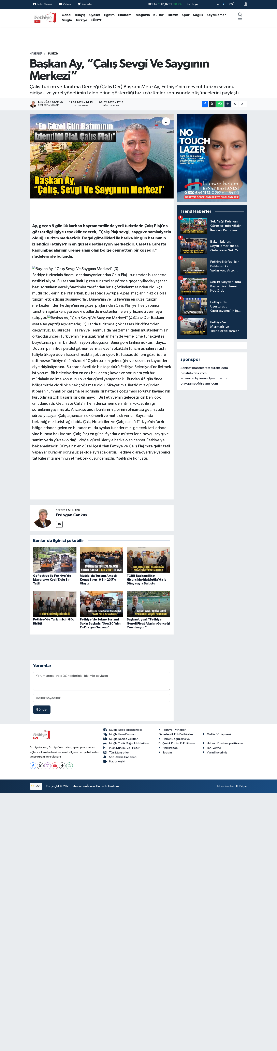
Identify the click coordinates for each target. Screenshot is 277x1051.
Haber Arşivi (117, 761)
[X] (40, 765)
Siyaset (95, 15)
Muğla (67, 20)
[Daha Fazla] (227, 104)
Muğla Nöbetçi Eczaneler (125, 729)
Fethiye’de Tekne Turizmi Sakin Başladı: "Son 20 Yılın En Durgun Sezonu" (100, 623)
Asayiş (80, 15)
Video (67, 4)
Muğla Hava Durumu (122, 734)
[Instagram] (47, 765)
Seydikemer (216, 15)
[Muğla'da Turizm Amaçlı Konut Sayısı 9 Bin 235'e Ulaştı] (101, 559)
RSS (38, 786)
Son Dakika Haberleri (122, 757)
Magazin (143, 15)
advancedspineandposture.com (204, 378)
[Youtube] (55, 765)
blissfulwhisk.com (193, 373)
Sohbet (186, 368)
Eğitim (109, 15)
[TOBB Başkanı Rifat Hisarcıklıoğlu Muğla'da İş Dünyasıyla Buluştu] (148, 559)
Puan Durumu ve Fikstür (124, 747)
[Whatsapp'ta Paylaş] (219, 104)
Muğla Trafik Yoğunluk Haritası (129, 743)
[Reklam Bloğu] (212, 158)
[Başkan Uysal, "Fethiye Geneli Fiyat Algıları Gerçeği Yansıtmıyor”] (148, 603)
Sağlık (198, 15)
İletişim (167, 752)
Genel (66, 15)
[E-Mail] (59, 524)
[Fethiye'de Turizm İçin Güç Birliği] (54, 603)
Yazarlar (87, 4)
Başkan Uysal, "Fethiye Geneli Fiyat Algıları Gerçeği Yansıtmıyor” (148, 623)
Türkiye (81, 20)
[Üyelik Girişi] (244, 4)
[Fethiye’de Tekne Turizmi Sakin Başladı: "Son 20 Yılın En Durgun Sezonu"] (101, 603)
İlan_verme (214, 747)
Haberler (36, 53)
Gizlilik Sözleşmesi (219, 734)
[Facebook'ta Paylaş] (205, 104)
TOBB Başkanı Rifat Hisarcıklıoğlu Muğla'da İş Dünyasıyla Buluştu (146, 579)
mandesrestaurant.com (210, 368)
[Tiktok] (62, 765)
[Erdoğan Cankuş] (43, 518)
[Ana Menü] (240, 20)
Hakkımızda (170, 747)
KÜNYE (96, 20)
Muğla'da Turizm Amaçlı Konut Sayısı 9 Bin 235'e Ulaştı (98, 579)
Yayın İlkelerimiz (217, 752)
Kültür (158, 15)
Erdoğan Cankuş (71, 515)
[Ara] (240, 15)
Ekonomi (125, 15)
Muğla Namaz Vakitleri (123, 738)
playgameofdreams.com (199, 383)
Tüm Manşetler (119, 752)
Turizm (172, 15)
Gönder (42, 709)
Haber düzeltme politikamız (225, 743)
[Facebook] (33, 765)
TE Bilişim (241, 786)
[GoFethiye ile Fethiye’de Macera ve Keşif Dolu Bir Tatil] (54, 559)
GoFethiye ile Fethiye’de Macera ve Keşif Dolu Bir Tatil (52, 579)
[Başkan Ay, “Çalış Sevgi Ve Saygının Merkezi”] (102, 156)
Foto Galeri (44, 4)
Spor (186, 15)
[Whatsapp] (69, 765)
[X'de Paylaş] (212, 104)
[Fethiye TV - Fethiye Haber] (45, 17)
